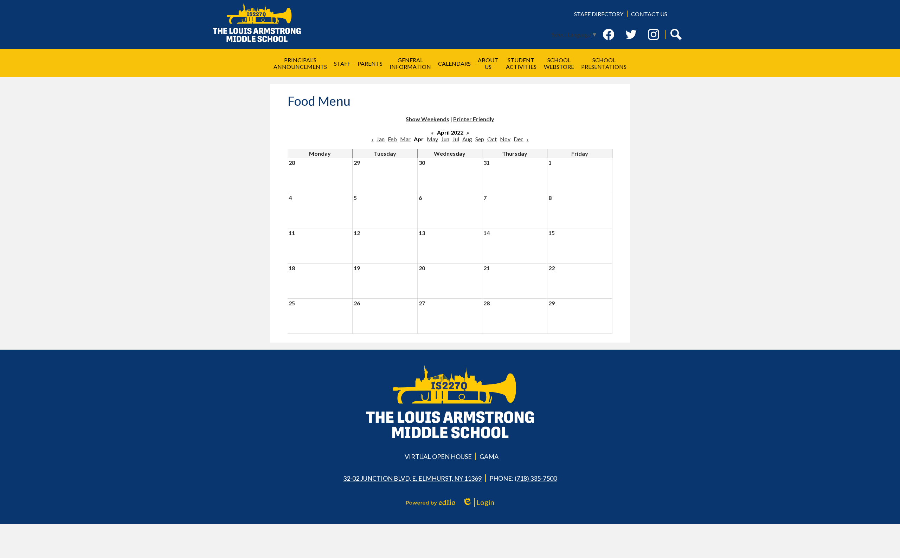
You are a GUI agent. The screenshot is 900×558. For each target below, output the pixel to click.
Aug (467, 139)
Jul (455, 139)
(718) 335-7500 (536, 478)
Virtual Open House (438, 456)
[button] (300, 63)
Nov (505, 139)
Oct (492, 139)
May (432, 139)
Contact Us (649, 14)
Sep (479, 139)
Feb (392, 139)
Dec (518, 139)
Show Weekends (427, 119)
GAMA (489, 456)
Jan (381, 139)
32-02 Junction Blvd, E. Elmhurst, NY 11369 (412, 478)
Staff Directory (598, 14)
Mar (405, 139)
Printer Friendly (473, 119)
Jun (445, 139)
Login (480, 502)
